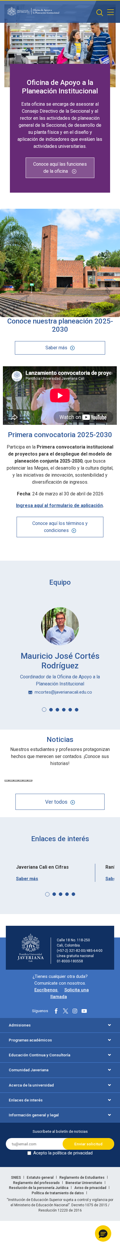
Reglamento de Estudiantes (82, 1178)
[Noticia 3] (16, 780)
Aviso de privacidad (90, 1188)
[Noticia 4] (20, 780)
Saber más (27, 878)
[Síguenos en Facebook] (56, 1011)
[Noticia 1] (6, 780)
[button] (44, 709)
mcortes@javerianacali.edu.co (63, 692)
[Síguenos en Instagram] (74, 1011)
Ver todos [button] (56, 802)
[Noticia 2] (11, 780)
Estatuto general (40, 1178)
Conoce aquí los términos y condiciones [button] (60, 527)
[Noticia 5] (25, 780)
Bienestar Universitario (84, 1183)
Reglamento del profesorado (37, 1183)
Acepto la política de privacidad (63, 1153)
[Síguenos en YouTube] (84, 1011)
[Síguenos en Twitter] (65, 1011)
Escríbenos (46, 990)
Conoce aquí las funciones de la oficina (60, 167)
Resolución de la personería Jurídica (39, 1188)
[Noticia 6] (30, 780)
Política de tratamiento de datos (58, 1193)
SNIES (16, 1178)
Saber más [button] (56, 347)
